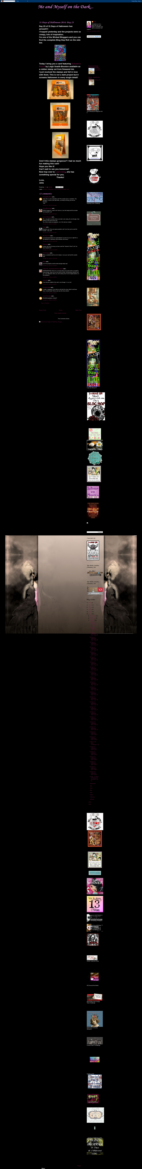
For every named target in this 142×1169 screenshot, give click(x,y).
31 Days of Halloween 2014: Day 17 (94, 693)
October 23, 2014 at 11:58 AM (50, 241)
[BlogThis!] (58, 187)
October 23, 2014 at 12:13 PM (50, 249)
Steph (44, 227)
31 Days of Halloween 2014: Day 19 (94, 683)
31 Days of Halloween (48, 189)
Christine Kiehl (46, 287)
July (91, 785)
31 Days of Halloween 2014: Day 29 (94, 634)
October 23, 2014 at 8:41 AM (50, 214)
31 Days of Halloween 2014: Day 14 (94, 708)
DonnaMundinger (47, 208)
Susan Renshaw (47, 296)
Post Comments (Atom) (63, 318)
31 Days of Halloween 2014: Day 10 (94, 728)
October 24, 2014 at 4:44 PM (50, 300)
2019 (90, 602)
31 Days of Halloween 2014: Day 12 (94, 718)
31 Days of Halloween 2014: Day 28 (94, 639)
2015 (90, 611)
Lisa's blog (60, 172)
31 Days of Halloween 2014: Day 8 (93, 738)
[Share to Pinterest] (62, 187)
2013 (90, 802)
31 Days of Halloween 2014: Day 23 (94, 663)
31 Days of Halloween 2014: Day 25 (94, 653)
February (92, 797)
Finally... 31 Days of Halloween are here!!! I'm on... (94, 778)
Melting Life (97, 79)
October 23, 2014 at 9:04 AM (50, 224)
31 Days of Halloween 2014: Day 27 (94, 644)
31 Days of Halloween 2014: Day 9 (93, 733)
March (92, 794)
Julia (94, 21)
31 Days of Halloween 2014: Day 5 (93, 758)
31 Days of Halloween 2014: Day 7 (93, 748)
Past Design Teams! (74, 12)
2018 (90, 605)
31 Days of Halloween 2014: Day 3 (93, 768)
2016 (90, 609)
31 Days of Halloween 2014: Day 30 (94, 629)
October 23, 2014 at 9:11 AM (49, 232)
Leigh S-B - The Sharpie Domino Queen (53, 268)
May (91, 790)
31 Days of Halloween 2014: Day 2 (93, 773)
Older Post (78, 310)
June (91, 788)
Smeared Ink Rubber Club (63, 189)
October (92, 620)
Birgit (44, 261)
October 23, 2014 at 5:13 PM (50, 293)
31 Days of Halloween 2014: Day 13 (94, 713)
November (93, 618)
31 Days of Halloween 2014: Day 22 (94, 668)
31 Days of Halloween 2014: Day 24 (94, 658)
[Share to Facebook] (61, 187)
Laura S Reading (47, 217)
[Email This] (56, 187)
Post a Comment (45, 303)
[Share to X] (59, 187)
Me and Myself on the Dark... (65, 7)
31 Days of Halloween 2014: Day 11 (94, 723)
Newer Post (42, 310)
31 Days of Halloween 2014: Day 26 (94, 649)
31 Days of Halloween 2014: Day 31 (94, 624)
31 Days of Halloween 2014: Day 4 (93, 763)
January (92, 799)
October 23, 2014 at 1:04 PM (50, 265)
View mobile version (60, 313)
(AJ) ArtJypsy (46, 253)
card (55, 189)
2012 (90, 804)
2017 (90, 607)
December (93, 615)
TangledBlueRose (47, 196)
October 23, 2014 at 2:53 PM (50, 277)
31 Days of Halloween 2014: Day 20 (94, 678)
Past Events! (56, 12)
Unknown (45, 244)
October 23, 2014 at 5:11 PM (49, 284)
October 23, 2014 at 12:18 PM (50, 258)
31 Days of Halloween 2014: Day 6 (93, 753)
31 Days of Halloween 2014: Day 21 (94, 673)
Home (43, 12)
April (91, 792)
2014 (90, 614)
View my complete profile (93, 31)
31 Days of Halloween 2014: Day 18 (94, 688)
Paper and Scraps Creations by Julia (94, 66)
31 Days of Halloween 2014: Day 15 (94, 703)
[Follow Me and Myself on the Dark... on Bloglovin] (94, 37)
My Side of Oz (46, 235)
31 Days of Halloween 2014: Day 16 (94, 698)
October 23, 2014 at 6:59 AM (50, 205)
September (93, 783)
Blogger (79, 1165)
